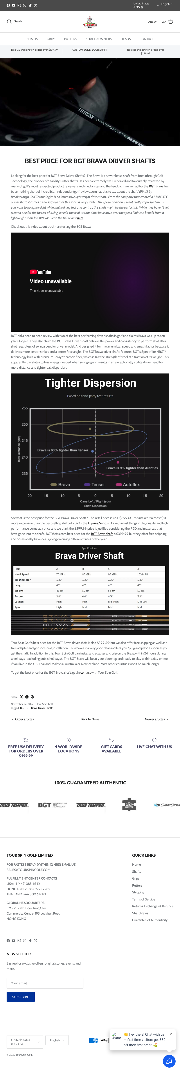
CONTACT (147, 39)
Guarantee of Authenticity (150, 920)
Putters (137, 885)
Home (136, 865)
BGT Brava (156, 186)
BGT (22, 708)
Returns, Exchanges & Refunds (152, 906)
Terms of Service (143, 899)
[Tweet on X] (21, 697)
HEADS (126, 39)
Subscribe (20, 997)
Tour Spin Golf (24, 1054)
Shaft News (140, 913)
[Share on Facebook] (27, 697)
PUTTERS (70, 39)
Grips (135, 878)
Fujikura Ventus (98, 523)
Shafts (136, 872)
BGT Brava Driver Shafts (39, 708)
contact (85, 673)
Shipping (138, 892)
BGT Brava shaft (102, 534)
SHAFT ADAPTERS (99, 39)
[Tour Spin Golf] (90, 21)
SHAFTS (32, 39)
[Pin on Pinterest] (32, 697)
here (80, 218)
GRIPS (51, 39)
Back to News (90, 719)
